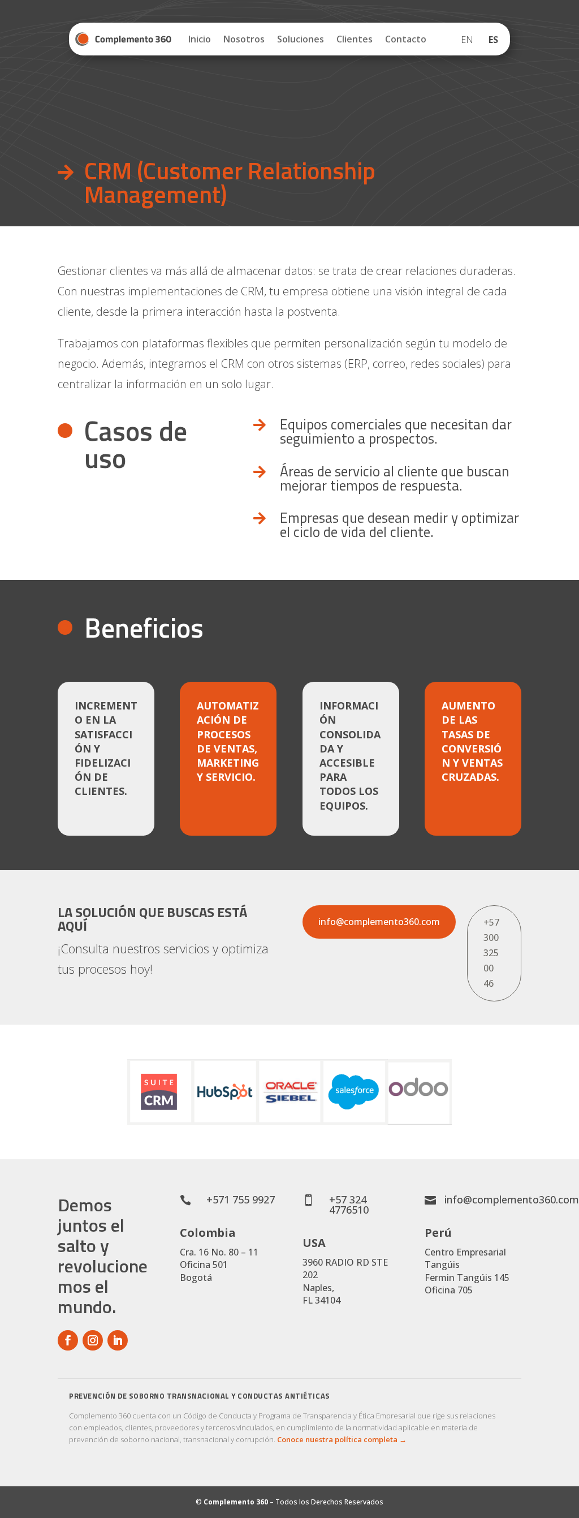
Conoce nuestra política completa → (342, 1439)
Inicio (199, 39)
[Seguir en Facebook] (68, 1340)
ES (493, 39)
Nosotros (244, 39)
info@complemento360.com (379, 921)
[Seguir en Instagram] (93, 1340)
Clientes (354, 39)
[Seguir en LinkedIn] (117, 1340)
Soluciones (300, 39)
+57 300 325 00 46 (491, 953)
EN (467, 39)
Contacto (405, 39)
